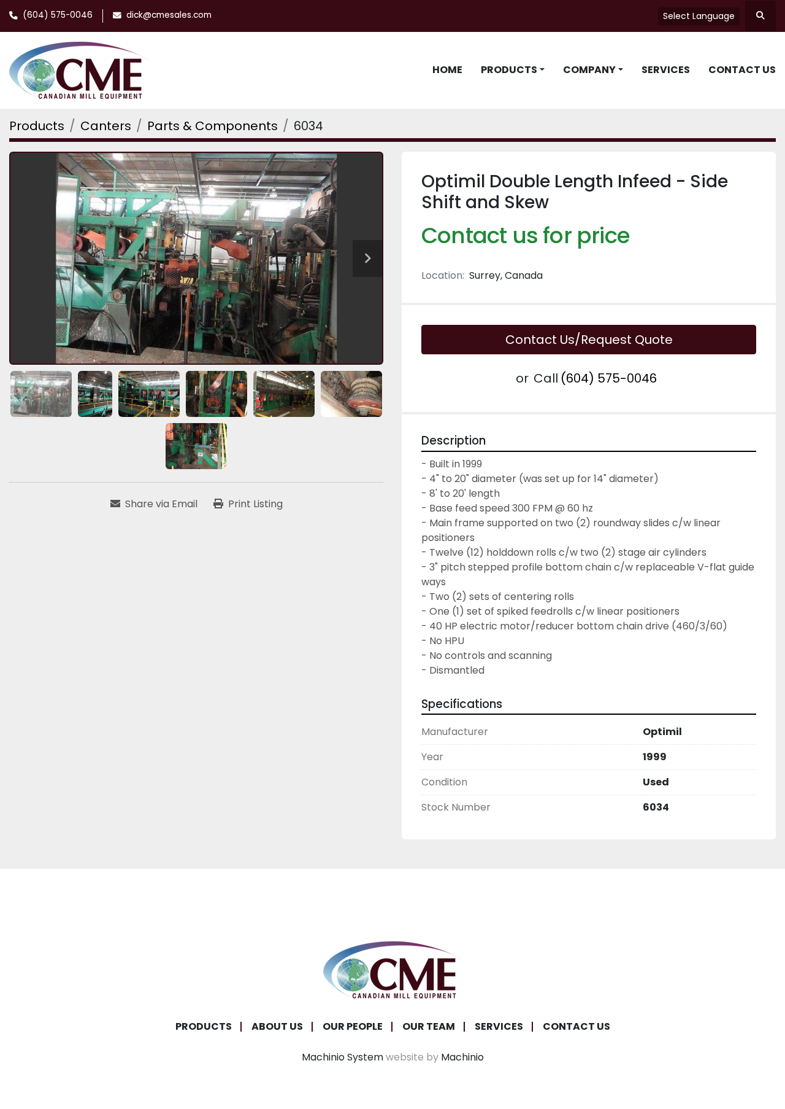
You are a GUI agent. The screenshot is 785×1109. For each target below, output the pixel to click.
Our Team (428, 1026)
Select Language (699, 16)
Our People (353, 1026)
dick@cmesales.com (169, 15)
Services (665, 70)
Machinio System (342, 1057)
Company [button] (589, 70)
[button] (513, 70)
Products (509, 70)
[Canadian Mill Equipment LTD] (392, 969)
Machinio (462, 1057)
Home (447, 70)
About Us (277, 1026)
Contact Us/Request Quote (589, 339)
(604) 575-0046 (58, 15)
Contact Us (742, 70)
